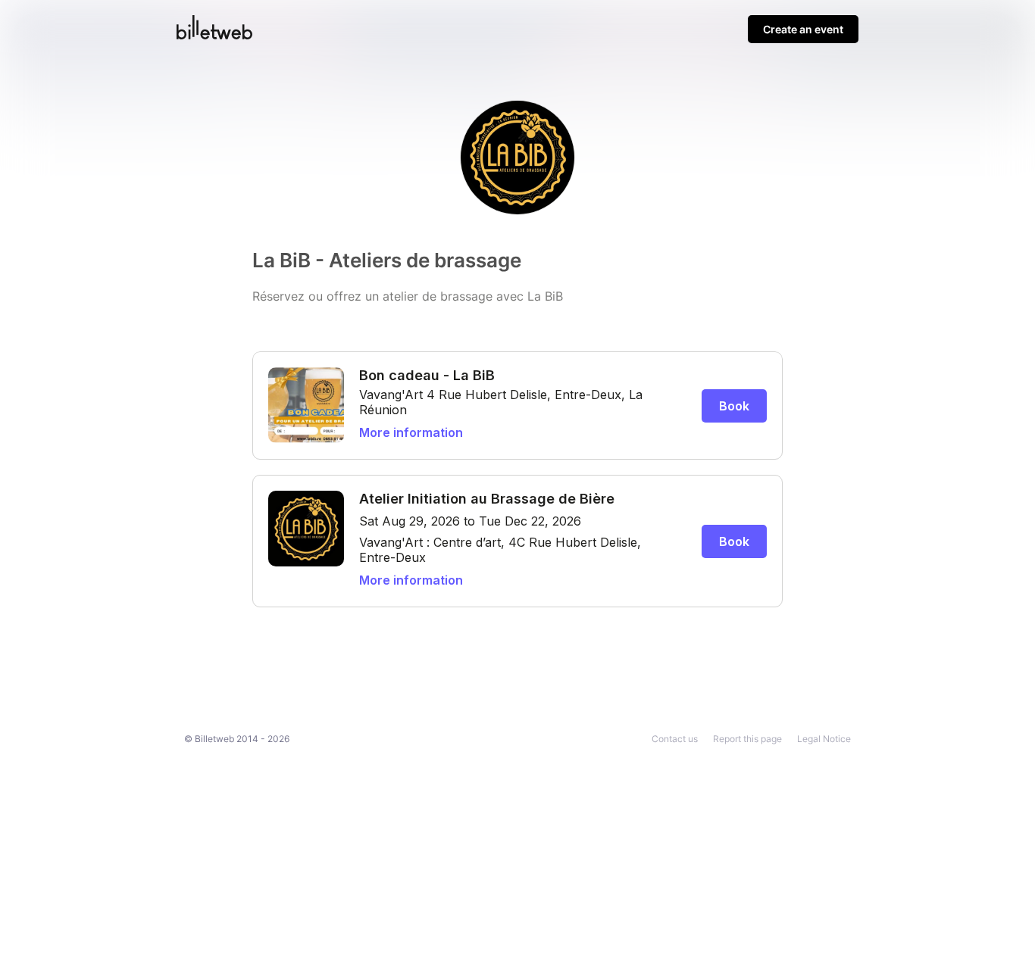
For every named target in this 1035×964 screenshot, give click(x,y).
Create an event (803, 29)
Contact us (675, 738)
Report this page (747, 738)
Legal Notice (824, 738)
